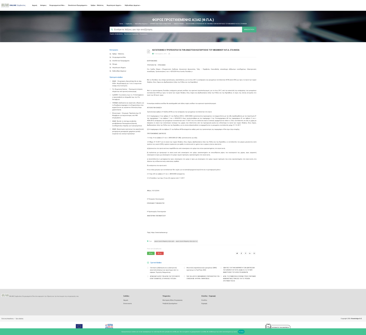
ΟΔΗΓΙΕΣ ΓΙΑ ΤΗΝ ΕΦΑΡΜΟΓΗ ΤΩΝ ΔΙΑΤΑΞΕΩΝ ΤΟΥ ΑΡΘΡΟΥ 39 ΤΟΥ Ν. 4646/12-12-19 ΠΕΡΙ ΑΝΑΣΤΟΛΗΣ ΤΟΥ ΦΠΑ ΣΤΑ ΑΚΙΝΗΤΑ (239, 270)
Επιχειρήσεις (143, 34)
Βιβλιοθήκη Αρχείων (132, 5)
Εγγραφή (204, 303)
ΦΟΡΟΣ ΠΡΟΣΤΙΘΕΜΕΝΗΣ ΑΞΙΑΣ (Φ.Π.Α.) (186, 241)
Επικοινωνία (127, 303)
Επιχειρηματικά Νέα (57, 5)
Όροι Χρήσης (19, 318)
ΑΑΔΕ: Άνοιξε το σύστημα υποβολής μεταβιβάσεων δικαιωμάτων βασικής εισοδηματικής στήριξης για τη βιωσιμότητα (127, 123)
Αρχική (34, 5)
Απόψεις (43, 5)
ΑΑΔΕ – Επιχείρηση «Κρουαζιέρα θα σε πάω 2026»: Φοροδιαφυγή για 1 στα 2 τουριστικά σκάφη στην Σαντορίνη (127, 83)
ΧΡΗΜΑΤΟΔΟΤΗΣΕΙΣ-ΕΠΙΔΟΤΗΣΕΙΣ (160, 23)
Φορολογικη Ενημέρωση (131, 34)
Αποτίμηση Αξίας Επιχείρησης (173, 300)
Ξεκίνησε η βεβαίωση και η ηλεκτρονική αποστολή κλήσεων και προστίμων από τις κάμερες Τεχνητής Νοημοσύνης (164, 270)
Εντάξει (241, 331)
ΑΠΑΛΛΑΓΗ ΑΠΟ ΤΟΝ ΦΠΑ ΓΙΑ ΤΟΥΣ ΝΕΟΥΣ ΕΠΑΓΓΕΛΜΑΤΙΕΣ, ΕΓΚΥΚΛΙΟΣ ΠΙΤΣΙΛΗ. (165, 277)
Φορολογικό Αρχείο (114, 5)
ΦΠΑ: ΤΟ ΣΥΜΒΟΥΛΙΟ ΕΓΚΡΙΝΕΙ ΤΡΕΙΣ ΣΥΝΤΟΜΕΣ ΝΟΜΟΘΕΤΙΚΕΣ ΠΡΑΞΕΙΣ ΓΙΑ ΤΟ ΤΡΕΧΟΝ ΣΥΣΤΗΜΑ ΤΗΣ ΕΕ (239, 278)
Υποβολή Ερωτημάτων (170, 303)
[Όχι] (364, 333)
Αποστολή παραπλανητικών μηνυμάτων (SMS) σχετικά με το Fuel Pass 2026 (202, 269)
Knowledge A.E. (356, 318)
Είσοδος (204, 300)
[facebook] (241, 253)
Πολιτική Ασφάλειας (7, 318)
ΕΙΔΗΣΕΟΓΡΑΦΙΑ (179, 23)
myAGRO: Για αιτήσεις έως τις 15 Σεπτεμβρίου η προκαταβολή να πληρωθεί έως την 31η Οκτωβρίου (128, 97)
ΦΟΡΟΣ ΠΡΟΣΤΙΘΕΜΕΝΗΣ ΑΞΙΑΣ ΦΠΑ (164, 241)
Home (121, 23)
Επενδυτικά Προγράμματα (77, 5)
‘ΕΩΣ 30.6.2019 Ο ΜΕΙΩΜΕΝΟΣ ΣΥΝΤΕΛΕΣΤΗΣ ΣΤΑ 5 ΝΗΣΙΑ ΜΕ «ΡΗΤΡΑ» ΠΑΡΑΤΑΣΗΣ (203, 277)
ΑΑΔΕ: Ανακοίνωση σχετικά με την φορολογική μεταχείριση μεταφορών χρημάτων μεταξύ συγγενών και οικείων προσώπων (128, 131)
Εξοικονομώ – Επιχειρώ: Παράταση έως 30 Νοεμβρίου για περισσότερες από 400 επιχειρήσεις (126, 115)
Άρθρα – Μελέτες (97, 5)
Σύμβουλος (129, 23)
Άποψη (114, 64)
